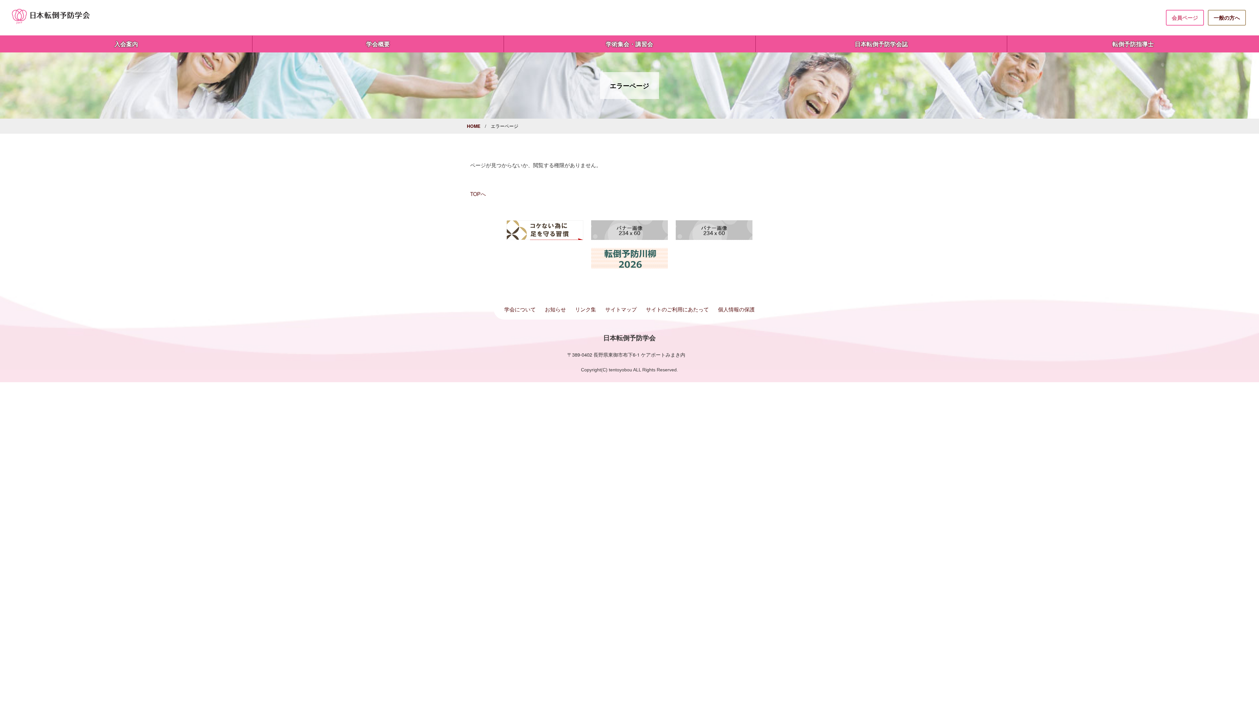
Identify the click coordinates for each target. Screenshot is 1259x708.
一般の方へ (1227, 17)
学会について (520, 309)
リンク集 (585, 309)
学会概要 (378, 44)
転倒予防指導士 (1133, 44)
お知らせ (555, 309)
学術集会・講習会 (629, 44)
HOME (473, 126)
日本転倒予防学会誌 (881, 44)
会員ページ (1185, 17)
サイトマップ (621, 309)
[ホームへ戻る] (51, 16)
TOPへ (478, 194)
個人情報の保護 (736, 309)
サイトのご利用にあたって (677, 309)
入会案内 (126, 44)
